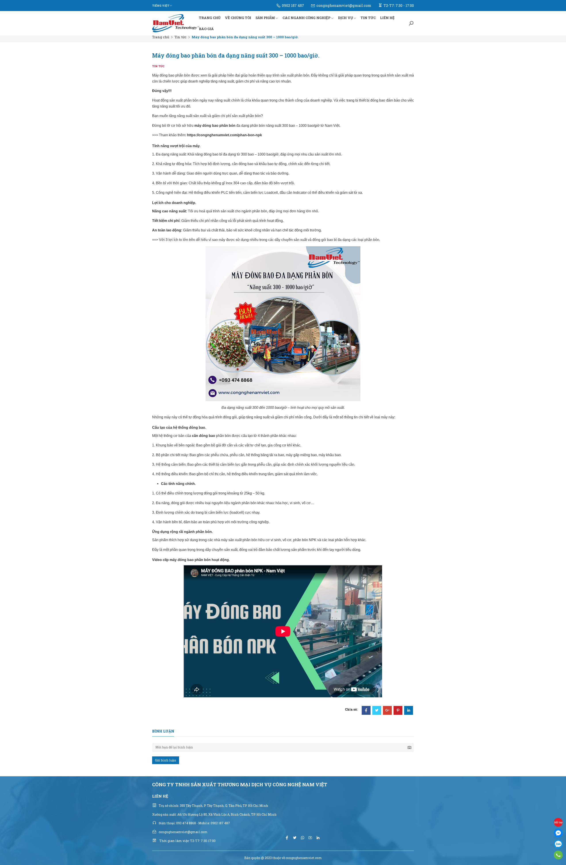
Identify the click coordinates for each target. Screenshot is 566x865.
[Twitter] (376, 711)
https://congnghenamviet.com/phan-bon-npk (224, 135)
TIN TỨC (368, 17)
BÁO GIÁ (206, 29)
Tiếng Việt (160, 5)
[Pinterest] (398, 711)
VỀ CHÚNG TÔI (238, 17)
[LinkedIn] (408, 711)
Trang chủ (160, 37)
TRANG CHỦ (209, 17)
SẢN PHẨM (265, 17)
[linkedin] (318, 837)
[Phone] (558, 855)
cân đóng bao (203, 436)
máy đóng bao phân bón (214, 125)
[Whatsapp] (302, 837)
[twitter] (295, 837)
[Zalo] (558, 844)
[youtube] (310, 837)
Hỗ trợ (558, 822)
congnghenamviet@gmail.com (343, 5)
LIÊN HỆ (387, 17)
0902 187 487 (293, 5)
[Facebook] (366, 711)
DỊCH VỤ (345, 17)
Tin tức (180, 37)
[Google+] (387, 711)
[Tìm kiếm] (411, 23)
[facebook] (287, 837)
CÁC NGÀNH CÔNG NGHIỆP (306, 17)
